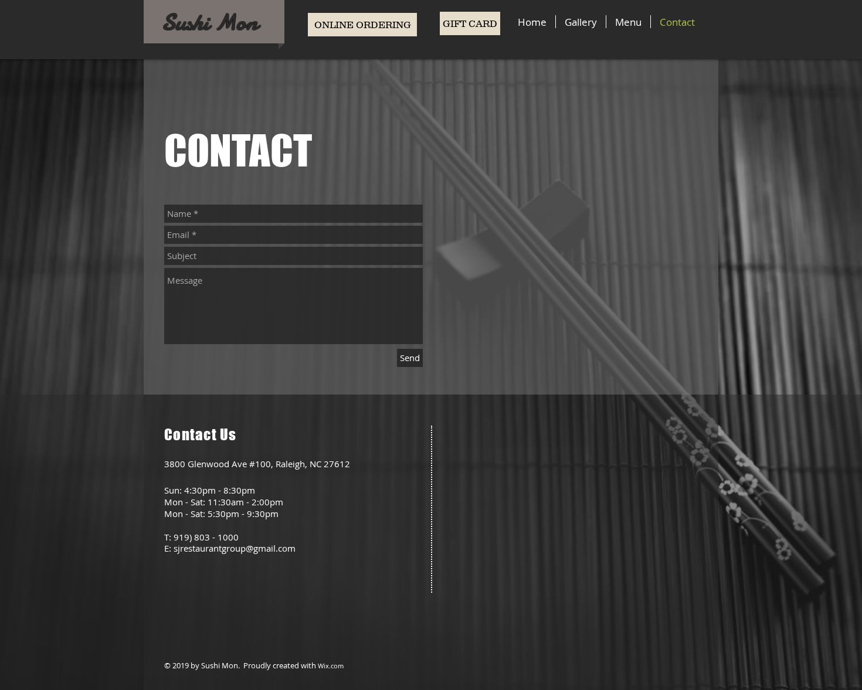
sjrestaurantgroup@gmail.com (235, 548)
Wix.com (331, 665)
